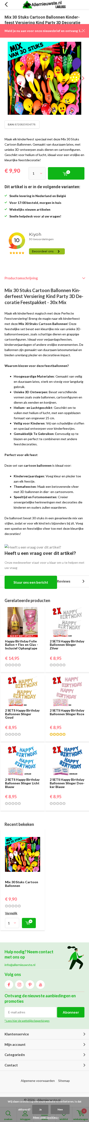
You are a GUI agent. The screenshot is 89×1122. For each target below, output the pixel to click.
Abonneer (71, 1012)
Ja (40, 1109)
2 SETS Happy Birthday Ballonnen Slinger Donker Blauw (67, 783)
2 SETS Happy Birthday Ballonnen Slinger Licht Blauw (22, 783)
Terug (6, 4)
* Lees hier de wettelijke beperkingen (27, 1020)
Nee (60, 1109)
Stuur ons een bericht (30, 582)
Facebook (9, 984)
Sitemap (64, 1081)
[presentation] (79, 78)
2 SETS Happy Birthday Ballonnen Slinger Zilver (67, 644)
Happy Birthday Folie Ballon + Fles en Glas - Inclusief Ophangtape (21, 644)
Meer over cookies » (46, 1117)
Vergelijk (11, 913)
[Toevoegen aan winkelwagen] (29, 923)
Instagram (19, 984)
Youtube (40, 984)
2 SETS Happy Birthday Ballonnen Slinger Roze (67, 712)
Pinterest (30, 984)
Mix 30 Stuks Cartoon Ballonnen (21, 884)
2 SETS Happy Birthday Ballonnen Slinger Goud (22, 713)
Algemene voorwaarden (38, 1081)
